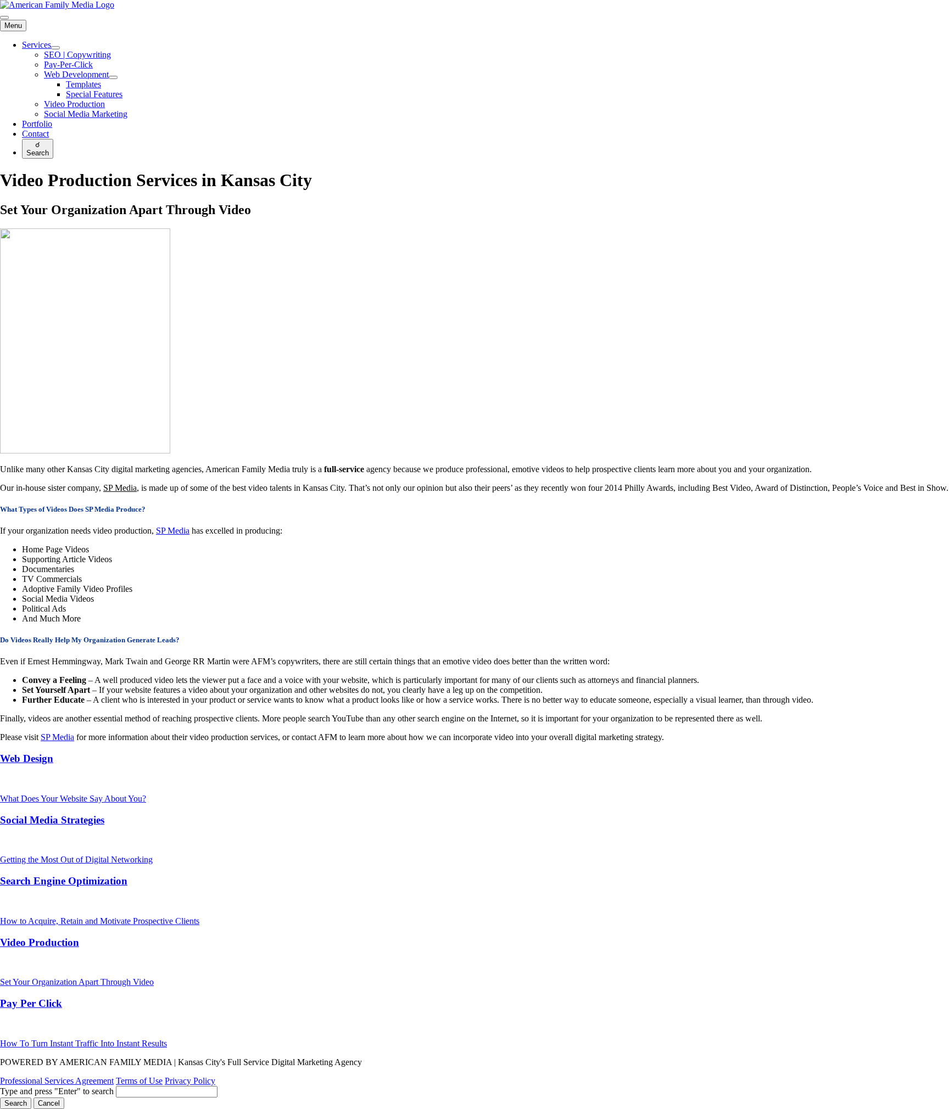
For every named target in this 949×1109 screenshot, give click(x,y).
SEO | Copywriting (77, 54)
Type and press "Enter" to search (57, 1091)
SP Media (120, 487)
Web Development (76, 74)
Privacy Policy (190, 1080)
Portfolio (37, 123)
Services (36, 44)
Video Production (74, 104)
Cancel (49, 1103)
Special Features (94, 94)
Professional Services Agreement (57, 1080)
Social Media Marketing (85, 114)
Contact (35, 133)
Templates (83, 84)
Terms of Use (139, 1080)
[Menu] (4, 17)
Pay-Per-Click (68, 64)
